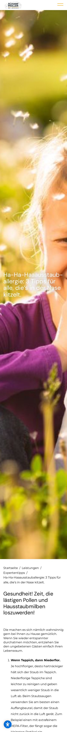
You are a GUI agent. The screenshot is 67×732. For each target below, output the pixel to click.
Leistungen (31, 568)
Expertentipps (15, 573)
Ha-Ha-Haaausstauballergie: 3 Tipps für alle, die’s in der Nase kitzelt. (32, 580)
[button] (8, 724)
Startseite (11, 568)
